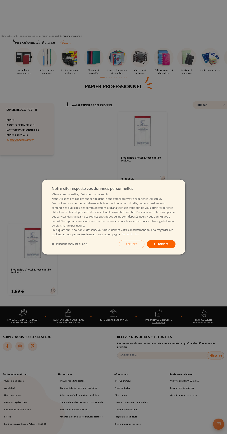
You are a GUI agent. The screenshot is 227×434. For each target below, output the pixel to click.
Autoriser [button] (161, 244)
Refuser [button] (131, 244)
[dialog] (113, 217)
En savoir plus (130, 234)
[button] (70, 244)
